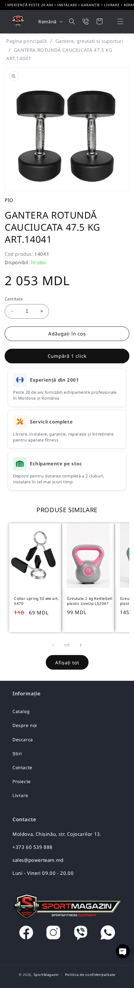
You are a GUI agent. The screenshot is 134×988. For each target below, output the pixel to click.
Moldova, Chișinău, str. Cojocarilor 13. (56, 834)
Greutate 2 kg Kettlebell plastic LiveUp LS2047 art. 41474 (89, 601)
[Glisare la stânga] (53, 645)
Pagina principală (26, 41)
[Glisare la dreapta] (81, 645)
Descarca (22, 739)
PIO (9, 200)
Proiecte (21, 781)
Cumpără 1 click (67, 356)
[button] (116, 21)
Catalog (21, 711)
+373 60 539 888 (32, 847)
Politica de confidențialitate (90, 974)
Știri (17, 753)
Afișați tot (67, 662)
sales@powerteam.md (38, 860)
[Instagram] (53, 934)
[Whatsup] (108, 934)
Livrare (20, 795)
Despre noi (24, 725)
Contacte (22, 767)
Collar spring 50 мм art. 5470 (36, 601)
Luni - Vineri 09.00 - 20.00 (43, 873)
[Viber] (81, 934)
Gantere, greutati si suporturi (89, 41)
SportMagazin (46, 974)
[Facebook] (26, 934)
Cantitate (14, 299)
